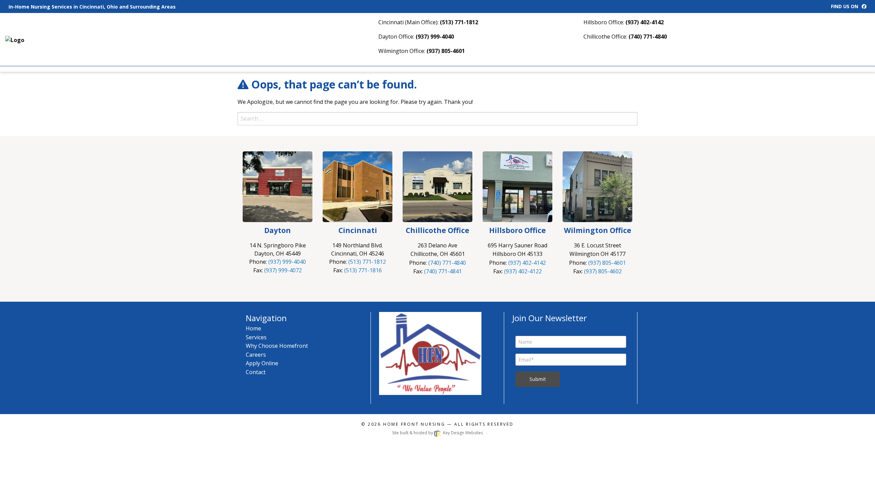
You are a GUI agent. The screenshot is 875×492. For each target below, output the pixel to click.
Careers (256, 354)
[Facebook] (864, 6)
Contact (256, 372)
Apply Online (262, 363)
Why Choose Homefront (277, 346)
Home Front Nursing (414, 424)
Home (253, 328)
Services (256, 337)
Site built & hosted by (437, 433)
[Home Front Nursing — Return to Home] (33, 39)
